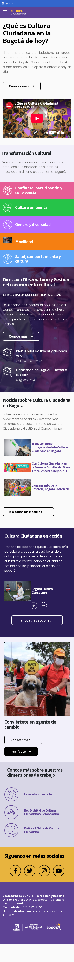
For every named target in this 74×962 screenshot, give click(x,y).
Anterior (35, 609)
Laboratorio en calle (38, 794)
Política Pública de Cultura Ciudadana (41, 830)
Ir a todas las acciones (34, 620)
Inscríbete (18, 751)
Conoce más (18, 336)
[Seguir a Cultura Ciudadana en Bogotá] (15, 870)
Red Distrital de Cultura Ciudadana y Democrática (41, 812)
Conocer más (19, 86)
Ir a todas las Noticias (25, 512)
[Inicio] (18, 12)
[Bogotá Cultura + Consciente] (51, 590)
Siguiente (42, 609)
